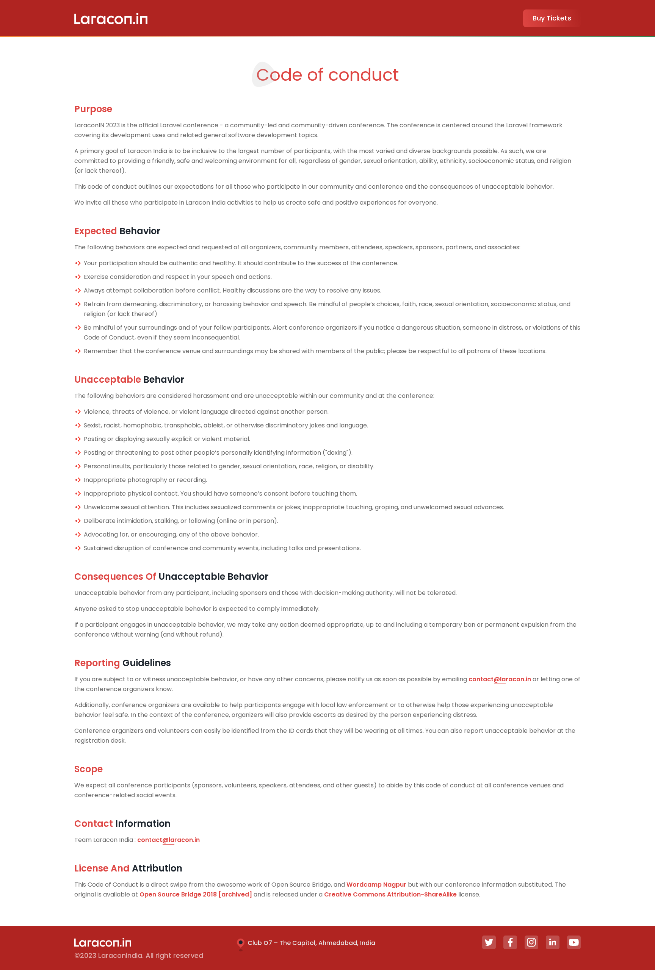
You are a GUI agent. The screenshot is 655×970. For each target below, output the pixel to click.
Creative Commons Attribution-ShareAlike (390, 894)
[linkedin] (552, 942)
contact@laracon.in (500, 679)
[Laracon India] (110, 18)
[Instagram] (531, 942)
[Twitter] (489, 942)
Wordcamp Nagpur (376, 884)
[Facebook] (510, 942)
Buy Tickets (552, 18)
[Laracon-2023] (102, 941)
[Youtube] (574, 942)
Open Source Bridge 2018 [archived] (195, 894)
